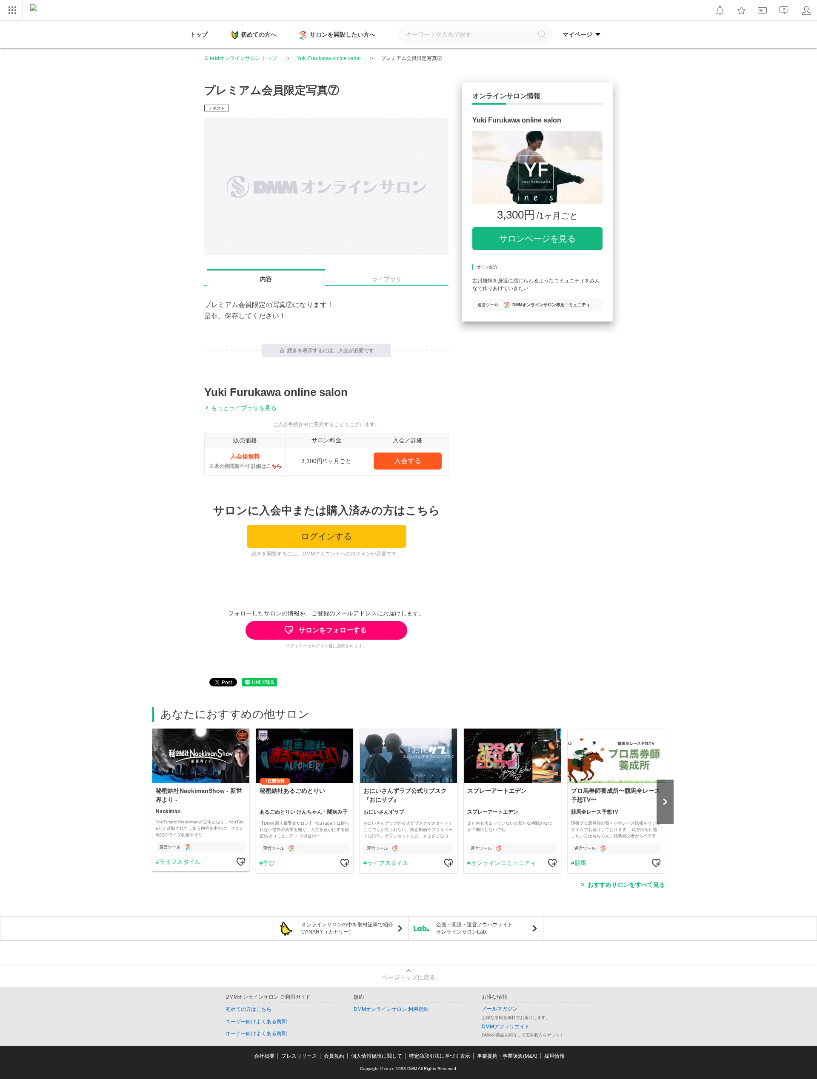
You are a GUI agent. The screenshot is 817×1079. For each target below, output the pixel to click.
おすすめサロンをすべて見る (626, 884)
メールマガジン (499, 1009)
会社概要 (264, 1056)
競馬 (580, 863)
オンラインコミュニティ (503, 863)
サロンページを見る (537, 238)
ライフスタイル (180, 861)
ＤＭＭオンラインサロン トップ (240, 58)
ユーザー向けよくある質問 (256, 1022)
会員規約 (334, 1056)
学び (269, 863)
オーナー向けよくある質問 (256, 1033)
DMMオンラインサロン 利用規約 (391, 1009)
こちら (274, 466)
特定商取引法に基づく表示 (439, 1056)
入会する (407, 460)
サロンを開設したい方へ (342, 34)
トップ (199, 34)
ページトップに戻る (408, 977)
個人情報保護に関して (376, 1056)
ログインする (326, 536)
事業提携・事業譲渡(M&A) (507, 1056)
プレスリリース (299, 1056)
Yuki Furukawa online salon (329, 58)
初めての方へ (259, 34)
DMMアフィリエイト (506, 1027)
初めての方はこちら (248, 1009)
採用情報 (554, 1056)
